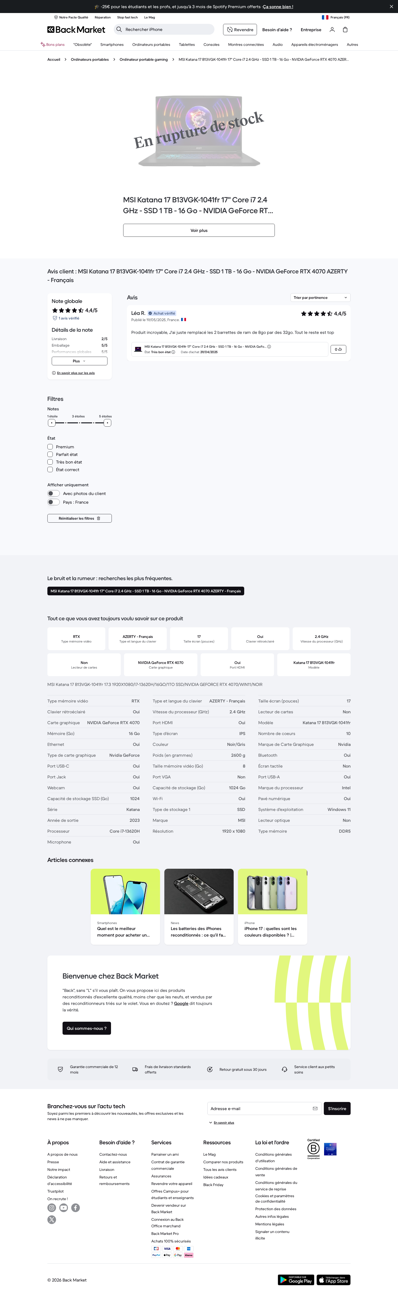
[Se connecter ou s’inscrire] (332, 29)
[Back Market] (76, 29)
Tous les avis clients (220, 1169)
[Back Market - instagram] (51, 1207)
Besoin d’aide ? (277, 29)
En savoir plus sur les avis (76, 373)
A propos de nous (62, 1154)
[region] (199, 907)
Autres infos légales (272, 1216)
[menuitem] (112, 44)
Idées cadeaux (215, 1177)
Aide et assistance (115, 1161)
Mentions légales (269, 1224)
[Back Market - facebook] (75, 1207)
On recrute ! (57, 1198)
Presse (53, 1161)
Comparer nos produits (223, 1161)
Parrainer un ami (165, 1154)
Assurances (161, 1176)
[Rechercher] (119, 29)
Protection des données (275, 1208)
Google (181, 1003)
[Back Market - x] (51, 1219)
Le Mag (209, 1154)
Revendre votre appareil (171, 1183)
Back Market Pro (165, 1233)
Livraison (106, 1169)
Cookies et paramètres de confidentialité (274, 1198)
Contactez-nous (113, 1154)
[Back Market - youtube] (63, 1207)
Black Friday (213, 1184)
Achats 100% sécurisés (171, 1241)
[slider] (52, 423)
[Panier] (345, 29)
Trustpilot (55, 1191)
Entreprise (311, 29)
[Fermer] (391, 6)
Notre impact (58, 1169)
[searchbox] (168, 29)
